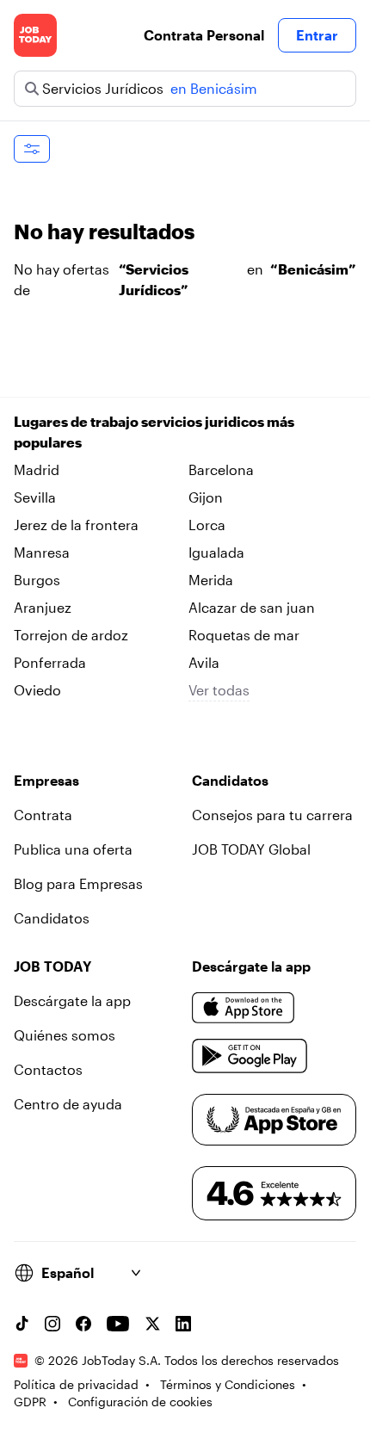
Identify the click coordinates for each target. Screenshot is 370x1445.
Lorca (206, 524)
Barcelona (221, 469)
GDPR (30, 1401)
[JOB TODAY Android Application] (250, 1056)
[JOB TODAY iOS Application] (243, 1008)
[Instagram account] (52, 1323)
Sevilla (35, 497)
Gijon (205, 497)
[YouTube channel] (118, 1323)
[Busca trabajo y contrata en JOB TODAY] (35, 35)
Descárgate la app (72, 1000)
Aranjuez (42, 607)
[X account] (152, 1323)
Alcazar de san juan (251, 607)
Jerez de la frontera (76, 524)
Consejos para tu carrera (272, 814)
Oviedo (37, 690)
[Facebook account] (83, 1323)
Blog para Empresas (78, 883)
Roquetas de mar (243, 635)
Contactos (48, 1069)
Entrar (317, 35)
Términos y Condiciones (227, 1384)
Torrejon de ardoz (71, 635)
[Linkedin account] (183, 1323)
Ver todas (219, 690)
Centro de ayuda (68, 1104)
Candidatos (51, 918)
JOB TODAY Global (251, 849)
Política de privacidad (76, 1384)
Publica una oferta (73, 849)
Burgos (37, 579)
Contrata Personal (204, 35)
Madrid (36, 469)
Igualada (216, 552)
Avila (203, 662)
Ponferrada (50, 662)
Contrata (43, 814)
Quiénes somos (64, 1035)
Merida (210, 579)
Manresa (42, 552)
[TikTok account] (21, 1323)
